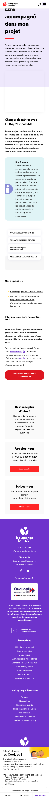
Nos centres (24, 701)
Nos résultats (24, 713)
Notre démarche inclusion (24, 709)
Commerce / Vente (24, 667)
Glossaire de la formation (24, 717)
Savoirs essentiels (24, 651)
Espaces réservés (23, 578)
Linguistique (24, 655)
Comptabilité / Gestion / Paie (24, 663)
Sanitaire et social (24, 671)
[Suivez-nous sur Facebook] (21, 570)
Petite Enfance (24, 675)
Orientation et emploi (24, 647)
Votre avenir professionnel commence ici (24, 375)
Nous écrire (24, 506)
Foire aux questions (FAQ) (24, 721)
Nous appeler (24, 468)
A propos (24, 697)
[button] (44, 4)
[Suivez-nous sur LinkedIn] (27, 570)
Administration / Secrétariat (24, 659)
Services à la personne (24, 678)
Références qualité (24, 705)
